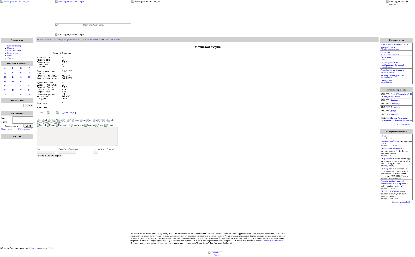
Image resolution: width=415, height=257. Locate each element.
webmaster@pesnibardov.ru (273, 241)
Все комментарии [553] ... (402, 202)
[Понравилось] (48, 113)
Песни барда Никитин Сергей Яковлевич (103, 39)
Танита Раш (384, 59)
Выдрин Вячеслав (386, 77)
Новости (10, 48)
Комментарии (12, 53)
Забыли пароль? (25, 129)
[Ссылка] (99, 125)
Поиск (9, 55)
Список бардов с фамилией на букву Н (68, 39)
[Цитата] (108, 125)
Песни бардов (36, 248)
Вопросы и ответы (14, 51)
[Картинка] (89, 125)
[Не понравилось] (57, 113)
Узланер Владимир (387, 67)
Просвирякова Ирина (387, 72)
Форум (10, 58)
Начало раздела (44, 39)
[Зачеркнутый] (77, 125)
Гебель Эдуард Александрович (390, 49)
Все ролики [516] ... (404, 124)
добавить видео (69, 112)
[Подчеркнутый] (63, 125)
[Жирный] (41, 125)
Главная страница (14, 46)
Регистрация (7, 129)
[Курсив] (51, 125)
